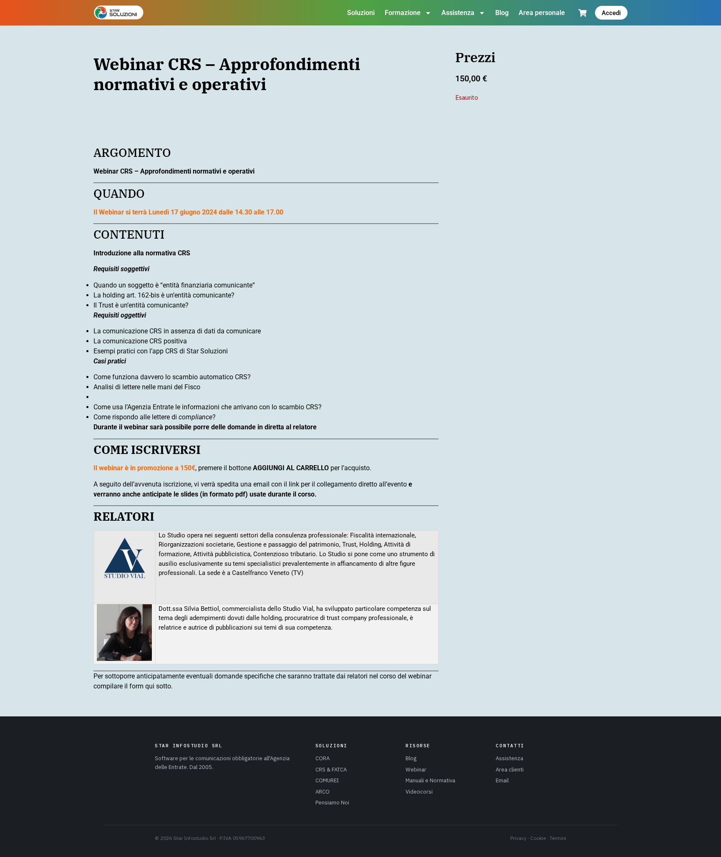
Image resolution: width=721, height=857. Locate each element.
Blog (502, 13)
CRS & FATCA (331, 769)
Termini (558, 838)
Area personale (542, 13)
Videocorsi (419, 791)
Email (502, 780)
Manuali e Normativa (430, 780)
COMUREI (327, 780)
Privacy (518, 838)
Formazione (403, 13)
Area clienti (510, 769)
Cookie (538, 838)
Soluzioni (361, 13)
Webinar (416, 769)
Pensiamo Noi (332, 802)
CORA (322, 758)
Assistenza (457, 13)
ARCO (322, 791)
